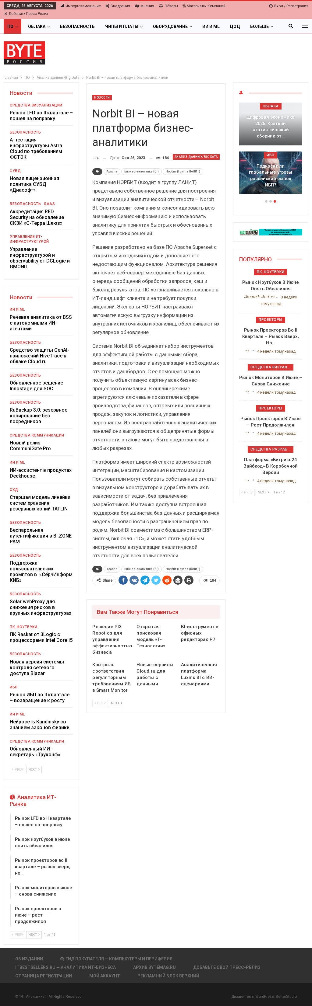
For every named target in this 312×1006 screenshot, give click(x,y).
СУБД (15, 171)
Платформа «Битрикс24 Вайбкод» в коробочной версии (270, 466)
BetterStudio (286, 996)
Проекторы (270, 320)
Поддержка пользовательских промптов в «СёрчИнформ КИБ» (41, 571)
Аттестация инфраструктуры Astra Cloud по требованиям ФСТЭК (36, 148)
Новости (102, 97)
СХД (14, 490)
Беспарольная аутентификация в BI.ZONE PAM (41, 536)
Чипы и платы (121, 26)
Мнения (147, 6)
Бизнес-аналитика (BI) (141, 171)
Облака (36, 26)
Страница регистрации (43, 975)
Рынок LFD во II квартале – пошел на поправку (41, 115)
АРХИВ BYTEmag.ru (154, 967)
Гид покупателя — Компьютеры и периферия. (120, 958)
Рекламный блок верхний (168, 975)
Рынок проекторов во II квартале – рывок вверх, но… (42, 867)
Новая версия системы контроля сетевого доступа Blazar (37, 667)
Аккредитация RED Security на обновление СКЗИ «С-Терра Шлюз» (37, 217)
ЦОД (235, 26)
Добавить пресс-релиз (28, 14)
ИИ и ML (211, 26)
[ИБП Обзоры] (270, 231)
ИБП (14, 687)
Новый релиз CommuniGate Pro (30, 445)
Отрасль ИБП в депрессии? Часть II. (270, 182)
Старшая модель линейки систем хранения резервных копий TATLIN (40, 503)
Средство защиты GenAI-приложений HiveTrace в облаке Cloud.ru (39, 355)
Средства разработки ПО (271, 449)
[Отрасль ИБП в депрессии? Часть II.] (270, 172)
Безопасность (77, 26)
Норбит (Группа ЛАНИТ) (183, 171)
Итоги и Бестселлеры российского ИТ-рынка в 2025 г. (270, 130)
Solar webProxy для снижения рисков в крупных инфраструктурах (40, 607)
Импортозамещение (83, 6)
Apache (112, 171)
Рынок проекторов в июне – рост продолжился (38, 915)
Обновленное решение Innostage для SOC (36, 386)
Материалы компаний (206, 6)
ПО (10, 26)
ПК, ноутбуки (23, 627)
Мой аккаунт (104, 975)
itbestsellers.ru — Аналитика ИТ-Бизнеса (65, 967)
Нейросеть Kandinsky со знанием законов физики (39, 724)
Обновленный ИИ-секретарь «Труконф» (35, 751)
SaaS (49, 204)
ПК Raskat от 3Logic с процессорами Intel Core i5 (41, 637)
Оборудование (170, 26)
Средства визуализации (36, 105)
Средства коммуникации (37, 435)
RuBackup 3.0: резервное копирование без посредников (38, 415)
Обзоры (171, 6)
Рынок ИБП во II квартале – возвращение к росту (39, 697)
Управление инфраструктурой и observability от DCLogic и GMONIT (40, 258)
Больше (259, 26)
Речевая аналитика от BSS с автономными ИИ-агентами (41, 323)
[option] (270, 151)
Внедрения (120, 6)
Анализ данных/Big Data (196, 156)
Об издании (29, 958)
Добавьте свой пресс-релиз (227, 967)
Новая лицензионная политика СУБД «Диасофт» (34, 184)
